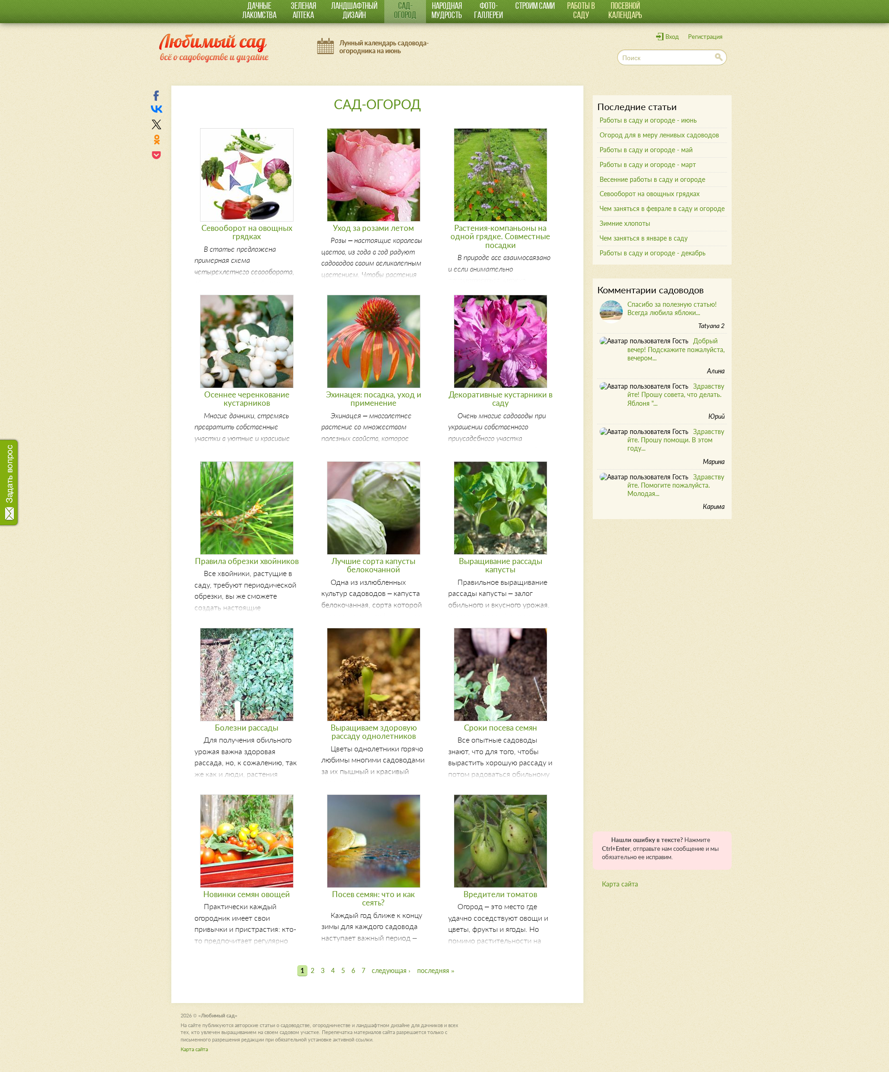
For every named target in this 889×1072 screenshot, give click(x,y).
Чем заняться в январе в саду (644, 238)
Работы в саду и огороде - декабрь (653, 253)
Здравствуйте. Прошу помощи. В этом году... (675, 440)
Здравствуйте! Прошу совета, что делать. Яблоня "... (675, 394)
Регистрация (705, 36)
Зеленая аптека (303, 11)
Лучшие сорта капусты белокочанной (373, 565)
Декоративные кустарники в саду (500, 399)
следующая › (391, 970)
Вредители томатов (500, 894)
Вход (672, 36)
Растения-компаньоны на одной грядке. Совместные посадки (500, 236)
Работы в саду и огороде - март (648, 164)
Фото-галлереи (488, 11)
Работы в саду (581, 11)
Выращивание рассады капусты (500, 565)
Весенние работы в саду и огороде (652, 179)
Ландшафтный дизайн (354, 11)
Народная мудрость (447, 11)
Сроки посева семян (500, 727)
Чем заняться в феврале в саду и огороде (662, 208)
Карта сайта (620, 884)
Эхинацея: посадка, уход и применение (373, 399)
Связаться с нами (10, 479)
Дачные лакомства (259, 11)
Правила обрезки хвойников (247, 561)
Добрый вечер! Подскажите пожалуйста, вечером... (676, 349)
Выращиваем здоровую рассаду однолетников (374, 732)
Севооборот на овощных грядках (246, 232)
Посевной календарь (625, 11)
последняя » (436, 970)
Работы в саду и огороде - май (646, 150)
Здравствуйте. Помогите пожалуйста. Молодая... (675, 485)
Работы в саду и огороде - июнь (648, 120)
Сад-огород (405, 11)
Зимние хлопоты (625, 223)
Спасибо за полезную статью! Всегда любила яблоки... (672, 308)
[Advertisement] (662, 672)
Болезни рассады (246, 727)
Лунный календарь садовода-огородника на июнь (384, 47)
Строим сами (535, 6)
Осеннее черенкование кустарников (246, 399)
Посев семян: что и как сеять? (373, 898)
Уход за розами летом (373, 228)
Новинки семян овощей (246, 894)
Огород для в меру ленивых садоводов (659, 135)
